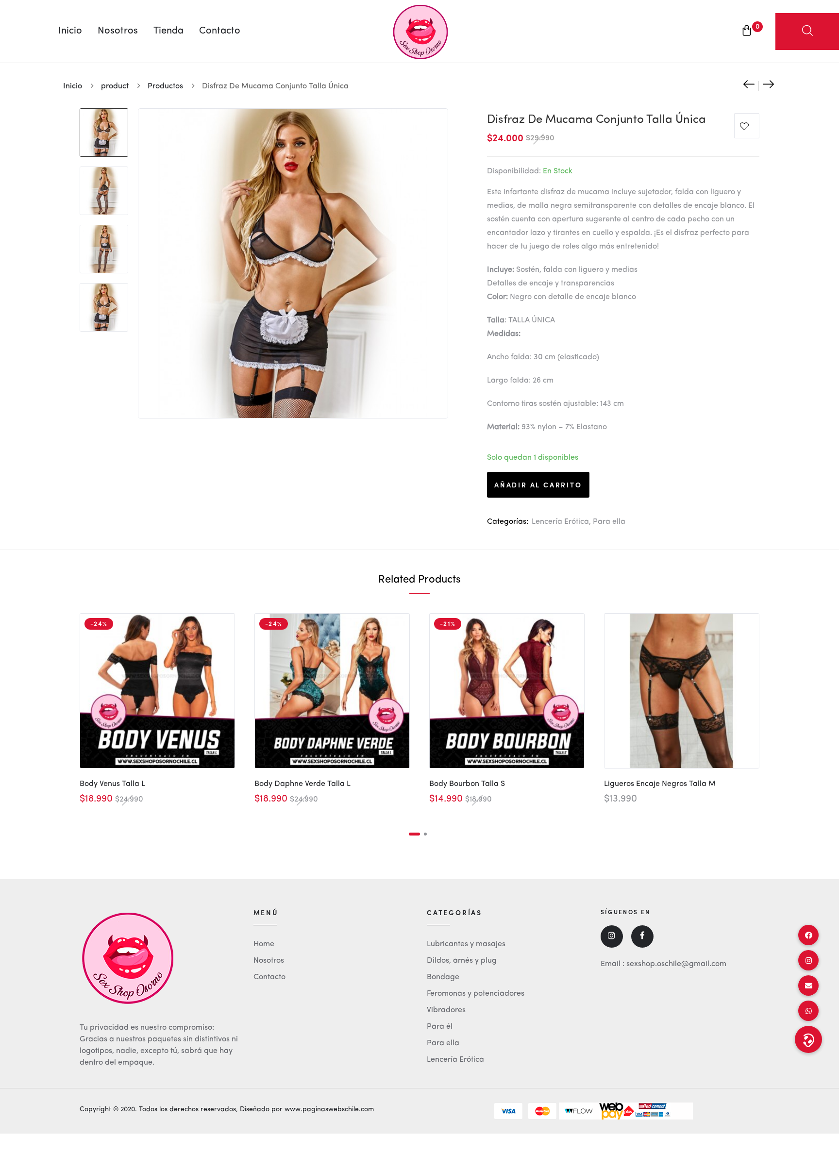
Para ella (609, 522)
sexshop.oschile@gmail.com (676, 964)
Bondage (443, 977)
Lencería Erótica (560, 522)
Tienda (168, 31)
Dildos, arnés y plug (462, 961)
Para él (440, 1027)
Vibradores (446, 1010)
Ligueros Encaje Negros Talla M (660, 784)
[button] (808, 1039)
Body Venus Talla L (112, 784)
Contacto (219, 31)
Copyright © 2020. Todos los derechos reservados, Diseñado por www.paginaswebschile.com (227, 1109)
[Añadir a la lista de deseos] (747, 128)
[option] (104, 128)
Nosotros (118, 31)
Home (263, 944)
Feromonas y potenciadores (475, 994)
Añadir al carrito (538, 484)
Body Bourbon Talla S (467, 784)
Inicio (70, 31)
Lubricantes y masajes (466, 944)
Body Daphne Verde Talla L (302, 784)
